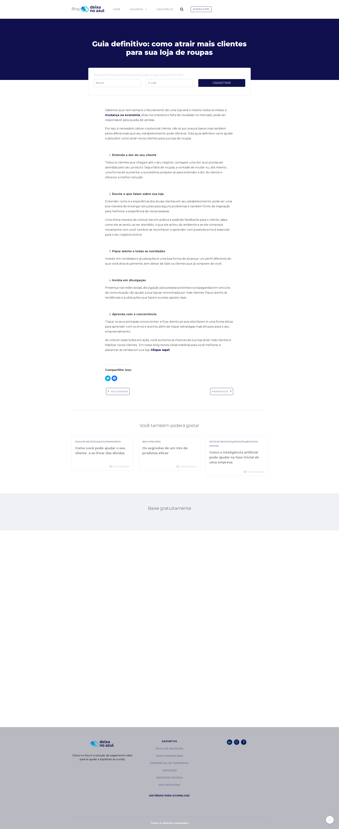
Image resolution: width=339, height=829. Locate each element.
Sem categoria (151, 441)
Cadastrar (222, 83)
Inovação (239, 441)
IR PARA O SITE (201, 9)
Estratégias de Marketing (169, 763)
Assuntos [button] (137, 9)
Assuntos (169, 741)
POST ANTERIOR (119, 391)
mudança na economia (122, 115)
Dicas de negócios (136, 32)
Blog (76, 9)
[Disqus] (169, 587)
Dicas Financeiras (110, 441)
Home (116, 9)
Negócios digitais (169, 777)
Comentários (209, 32)
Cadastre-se (164, 9)
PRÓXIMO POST (220, 391)
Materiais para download (169, 795)
